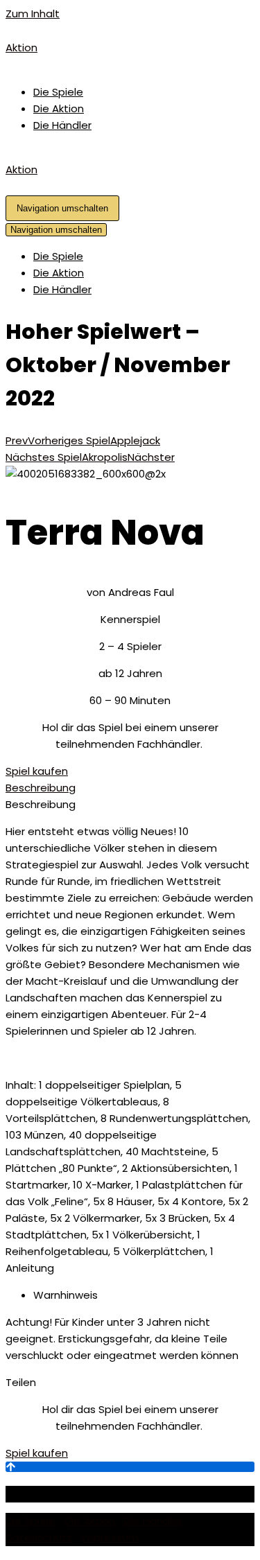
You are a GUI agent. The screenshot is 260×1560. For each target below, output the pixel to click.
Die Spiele (58, 92)
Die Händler (62, 125)
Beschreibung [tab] (41, 804)
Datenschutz (39, 1537)
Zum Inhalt (33, 13)
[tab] (130, 788)
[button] (37, 771)
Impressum (110, 1537)
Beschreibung (41, 787)
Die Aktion (58, 108)
